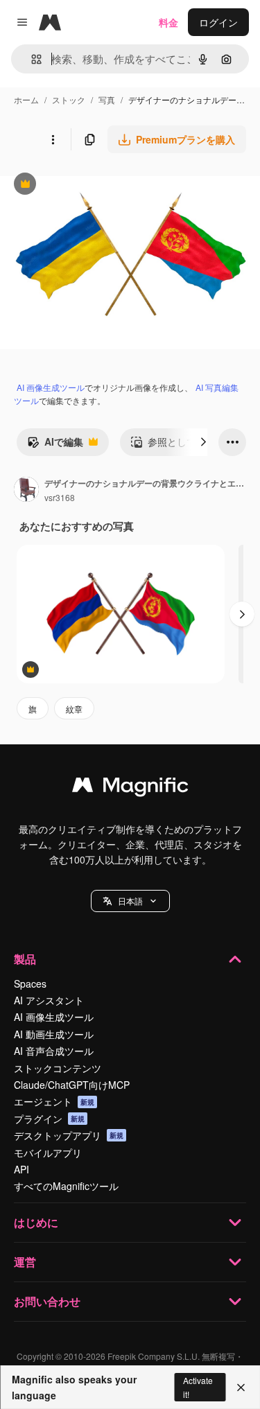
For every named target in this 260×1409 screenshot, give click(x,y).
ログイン (218, 22)
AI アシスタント (49, 1000)
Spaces (30, 983)
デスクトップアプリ (68, 1135)
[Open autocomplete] (31, 59)
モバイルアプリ (48, 1152)
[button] (130, 901)
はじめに (36, 1222)
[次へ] (203, 442)
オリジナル (95, 185)
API (21, 1169)
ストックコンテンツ (57, 1068)
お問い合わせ (47, 1301)
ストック (68, 99)
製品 (25, 959)
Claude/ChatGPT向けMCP (72, 1085)
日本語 (130, 901)
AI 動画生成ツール (54, 1034)
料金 (168, 22)
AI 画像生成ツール (51, 387)
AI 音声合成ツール (54, 1051)
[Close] (241, 1387)
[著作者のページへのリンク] (26, 491)
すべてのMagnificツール (66, 1186)
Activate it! (198, 1386)
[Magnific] (130, 788)
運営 (25, 1262)
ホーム (26, 99)
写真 (106, 99)
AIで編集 (55, 445)
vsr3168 (59, 497)
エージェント (54, 1101)
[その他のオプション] (53, 139)
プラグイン (49, 1119)
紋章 (74, 709)
